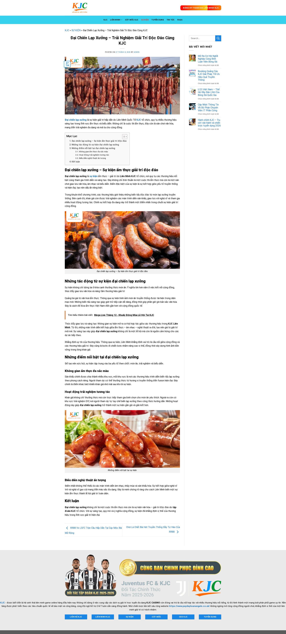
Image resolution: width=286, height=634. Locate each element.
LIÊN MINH (115, 20)
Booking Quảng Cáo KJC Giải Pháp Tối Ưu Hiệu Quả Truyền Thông (209, 75)
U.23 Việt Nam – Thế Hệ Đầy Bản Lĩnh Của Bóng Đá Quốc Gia (209, 92)
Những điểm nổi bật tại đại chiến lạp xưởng (93, 148)
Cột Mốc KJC (131, 20)
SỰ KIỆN (145, 20)
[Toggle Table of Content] (123, 136)
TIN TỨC (171, 20)
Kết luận (76, 161)
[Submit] (218, 38)
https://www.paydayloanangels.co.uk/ (189, 606)
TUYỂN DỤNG (157, 20)
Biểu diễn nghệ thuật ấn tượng (92, 158)
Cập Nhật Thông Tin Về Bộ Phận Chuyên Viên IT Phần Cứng (208, 107)
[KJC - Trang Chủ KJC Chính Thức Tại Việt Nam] (80, 8)
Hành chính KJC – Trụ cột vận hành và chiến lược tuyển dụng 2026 (209, 123)
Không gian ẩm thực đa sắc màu (93, 151)
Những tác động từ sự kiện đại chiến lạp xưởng (95, 144)
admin (137, 52)
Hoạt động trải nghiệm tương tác (94, 155)
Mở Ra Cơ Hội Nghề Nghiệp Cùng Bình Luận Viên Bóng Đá (208, 59)
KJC (105, 20)
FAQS (179, 20)
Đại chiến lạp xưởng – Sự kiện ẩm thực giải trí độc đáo (99, 141)
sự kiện (94, 176)
